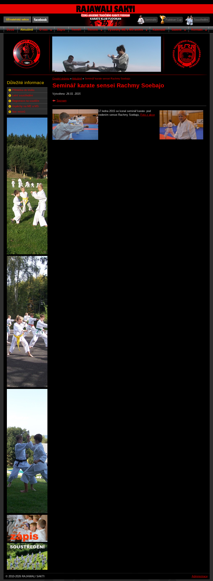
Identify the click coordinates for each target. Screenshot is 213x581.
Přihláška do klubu (23, 90)
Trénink (91, 30)
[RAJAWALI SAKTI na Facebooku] (40, 19)
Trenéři (76, 29)
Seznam (62, 100)
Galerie (175, 30)
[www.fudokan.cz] (186, 54)
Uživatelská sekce (17, 19)
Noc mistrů (18, 111)
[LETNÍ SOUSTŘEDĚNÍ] (27, 568)
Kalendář (159, 29)
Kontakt (195, 30)
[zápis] (27, 541)
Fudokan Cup (174, 19)
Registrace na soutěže (25, 100)
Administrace (200, 576)
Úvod (10, 29)
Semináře (150, 19)
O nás (42, 30)
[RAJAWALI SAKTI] (27, 54)
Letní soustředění (22, 95)
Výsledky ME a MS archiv (124, 30)
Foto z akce (147, 114)
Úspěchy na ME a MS (25, 106)
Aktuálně (26, 29)
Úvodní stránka (60, 78)
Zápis (61, 29)
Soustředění (201, 19)
